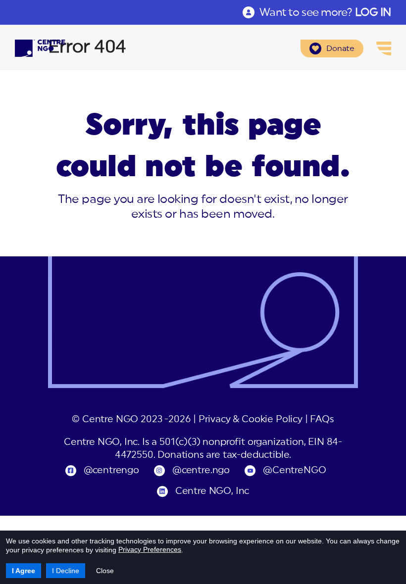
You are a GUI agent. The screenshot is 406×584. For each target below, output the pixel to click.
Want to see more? (325, 12)
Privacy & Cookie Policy (251, 419)
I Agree (23, 571)
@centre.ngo (201, 470)
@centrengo (111, 470)
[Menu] (383, 48)
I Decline (65, 571)
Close (105, 571)
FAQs (322, 419)
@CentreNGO (294, 470)
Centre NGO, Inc (212, 491)
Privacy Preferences (149, 549)
